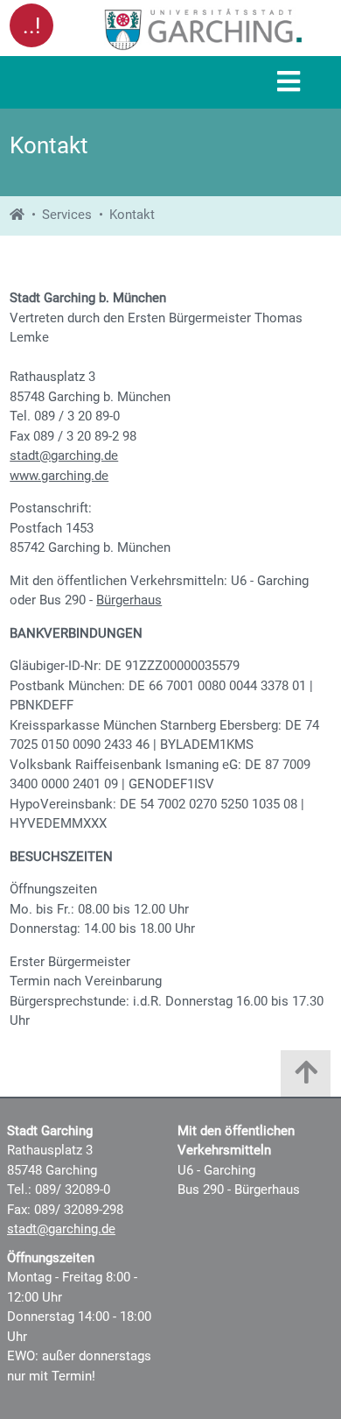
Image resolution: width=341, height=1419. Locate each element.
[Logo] (203, 29)
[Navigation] (288, 82)
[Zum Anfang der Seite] (306, 1078)
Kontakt (132, 214)
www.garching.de (59, 476)
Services (67, 214)
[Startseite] (17, 214)
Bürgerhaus (129, 600)
